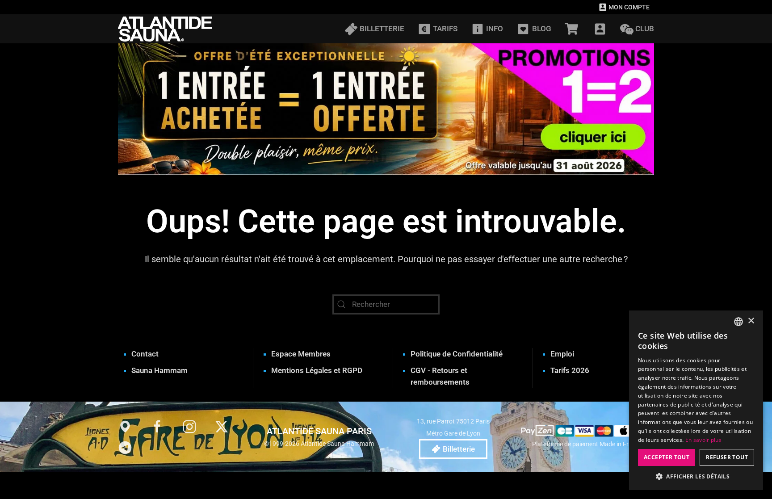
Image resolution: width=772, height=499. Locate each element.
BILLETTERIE (382, 28)
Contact (145, 353)
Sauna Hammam (159, 370)
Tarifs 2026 (569, 370)
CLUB (644, 28)
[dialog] (696, 400)
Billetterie (459, 448)
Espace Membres (301, 353)
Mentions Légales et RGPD (316, 370)
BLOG (541, 28)
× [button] (750, 321)
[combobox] (738, 321)
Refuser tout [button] (727, 457)
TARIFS (445, 28)
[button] (600, 28)
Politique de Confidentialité (457, 353)
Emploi (562, 353)
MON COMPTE (629, 7)
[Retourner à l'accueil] (165, 28)
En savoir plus (703, 440)
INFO (494, 28)
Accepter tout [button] (666, 457)
